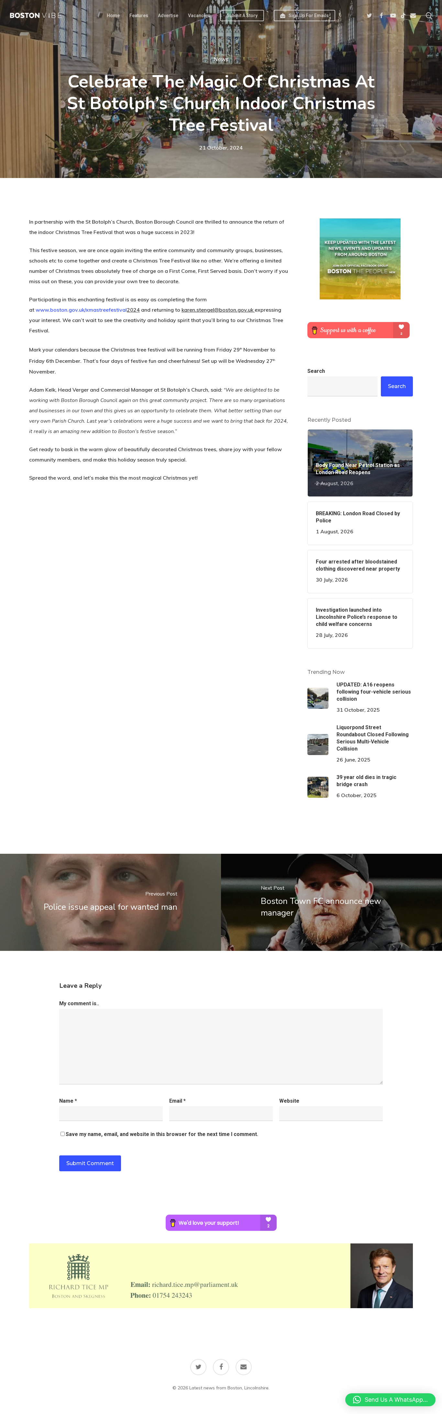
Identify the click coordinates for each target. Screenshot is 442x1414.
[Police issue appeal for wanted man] (110, 902)
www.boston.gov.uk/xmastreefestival (81, 309)
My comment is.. (79, 1003)
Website (289, 1101)
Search (316, 371)
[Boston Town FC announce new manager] (331, 902)
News (221, 59)
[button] (390, 1399)
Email (177, 1101)
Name (68, 1101)
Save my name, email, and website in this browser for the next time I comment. (162, 1134)
